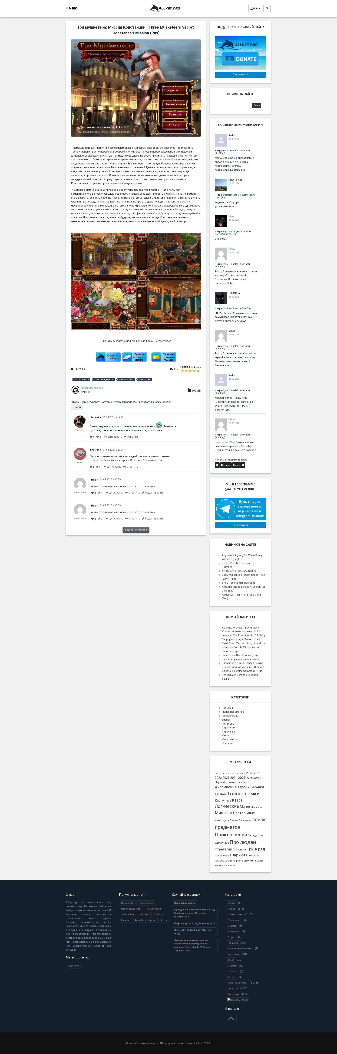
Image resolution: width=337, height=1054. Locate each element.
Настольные (244, 813)
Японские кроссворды (239, 948)
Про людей (144, 380)
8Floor (218, 773)
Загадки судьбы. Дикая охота (240, 659)
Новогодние (222, 820)
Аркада (231, 903)
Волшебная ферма (185, 903)
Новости (227, 743)
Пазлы (234, 820)
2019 (243, 773)
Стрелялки (228, 731)
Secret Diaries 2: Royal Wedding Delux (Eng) (235, 196)
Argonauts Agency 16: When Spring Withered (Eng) (233, 232)
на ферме (238, 860)
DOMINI (257, 777)
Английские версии (232, 787)
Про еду (252, 835)
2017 (233, 773)
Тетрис (231, 937)
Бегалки (257, 787)
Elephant (220, 782)
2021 (257, 773)
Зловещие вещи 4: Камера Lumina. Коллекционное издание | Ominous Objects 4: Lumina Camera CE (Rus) (243, 667)
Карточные (223, 800)
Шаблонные (222, 855)
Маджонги (256, 807)
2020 (249, 773)
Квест (225, 735)
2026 (249, 777)
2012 (228, 773)
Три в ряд (256, 849)
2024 (233, 777)
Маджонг (232, 925)
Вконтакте (73, 965)
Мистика (223, 812)
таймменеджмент (225, 865)
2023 (226, 777)
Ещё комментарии (136, 529)
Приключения (126, 380)
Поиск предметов (104, 380)
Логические (227, 806)
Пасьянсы (244, 820)
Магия (245, 807)
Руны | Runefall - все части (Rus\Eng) (232, 151)
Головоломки (81, 380)
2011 (224, 773)
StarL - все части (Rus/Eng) (233, 308)
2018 (238, 773)
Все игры (227, 708)
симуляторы (253, 860)
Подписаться (240, 525)
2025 (242, 778)
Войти (256, 8)
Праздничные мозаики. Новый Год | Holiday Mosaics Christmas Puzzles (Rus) (194, 913)
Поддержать (240, 74)
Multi (246, 782)
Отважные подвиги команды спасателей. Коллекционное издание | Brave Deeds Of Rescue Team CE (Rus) (192, 945)
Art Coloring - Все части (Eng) (239, 571)
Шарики (237, 855)
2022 (218, 777)
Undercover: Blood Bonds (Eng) (240, 655)
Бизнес (226, 719)
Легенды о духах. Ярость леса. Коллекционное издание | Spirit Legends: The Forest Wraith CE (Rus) (243, 631)
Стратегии (228, 727)
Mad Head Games (234, 782)
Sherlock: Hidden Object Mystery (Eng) (192, 932)
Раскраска (233, 931)
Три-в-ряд (228, 723)
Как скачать (229, 739)
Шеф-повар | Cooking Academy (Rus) (194, 923)
